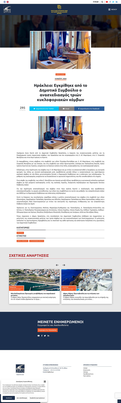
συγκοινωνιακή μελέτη (36, 240)
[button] (45, 381)
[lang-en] (8, 2)
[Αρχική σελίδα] (7, 9)
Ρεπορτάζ (20, 232)
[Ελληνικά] (5, 2)
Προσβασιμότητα (88, 374)
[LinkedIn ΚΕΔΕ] (116, 2)
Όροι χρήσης (87, 376)
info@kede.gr (50, 372)
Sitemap (85, 372)
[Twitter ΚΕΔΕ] (113, 2)
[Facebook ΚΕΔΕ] (110, 2)
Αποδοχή (9, 398)
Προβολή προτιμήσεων (37, 398)
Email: (44, 372)
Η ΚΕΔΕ (96, 2)
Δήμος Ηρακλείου (22, 240)
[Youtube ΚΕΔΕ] (107, 2)
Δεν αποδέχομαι (22, 398)
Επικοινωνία (86, 370)
